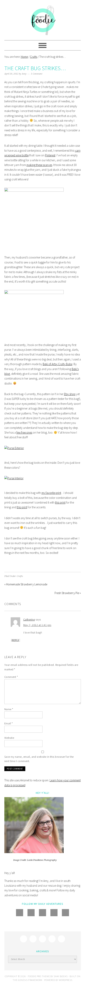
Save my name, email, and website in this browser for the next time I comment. (39, 759)
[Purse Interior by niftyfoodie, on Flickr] (14, 478)
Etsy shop (70, 394)
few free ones (24, 432)
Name (8, 709)
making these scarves (39, 165)
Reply (15, 640)
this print (60, 502)
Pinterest (50, 155)
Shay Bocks (61, 976)
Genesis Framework (30, 980)
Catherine (29, 619)
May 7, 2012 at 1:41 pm (37, 625)
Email (8, 723)
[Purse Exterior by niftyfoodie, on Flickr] (14, 448)
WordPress (65, 980)
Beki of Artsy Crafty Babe (57, 364)
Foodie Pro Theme (39, 976)
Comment (11, 677)
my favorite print (51, 493)
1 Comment (36, 74)
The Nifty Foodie (42, 20)
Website (9, 738)
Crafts (20, 576)
